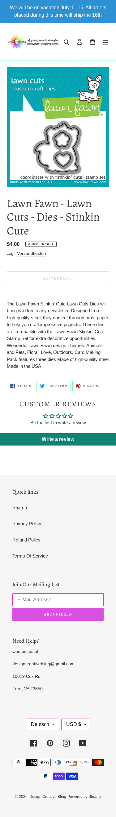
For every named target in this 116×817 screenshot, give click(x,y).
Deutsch (40, 724)
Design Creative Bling (47, 796)
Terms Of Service (30, 555)
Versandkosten (31, 253)
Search (19, 507)
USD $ (73, 724)
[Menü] (105, 41)
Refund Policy (26, 539)
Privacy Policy (26, 523)
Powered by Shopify (84, 796)
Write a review (58, 439)
